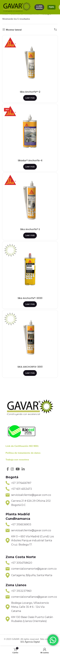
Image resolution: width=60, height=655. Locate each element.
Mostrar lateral (14, 29)
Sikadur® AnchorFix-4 (30, 160)
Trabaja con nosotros (17, 459)
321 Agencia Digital (30, 641)
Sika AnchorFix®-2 (30, 91)
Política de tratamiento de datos (23, 453)
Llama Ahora (39, 7)
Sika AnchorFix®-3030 (30, 298)
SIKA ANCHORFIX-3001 (30, 366)
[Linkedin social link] (23, 469)
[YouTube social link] (18, 469)
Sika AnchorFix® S (30, 229)
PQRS (51, 7)
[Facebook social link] (8, 469)
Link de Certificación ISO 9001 (22, 446)
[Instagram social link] (12, 469)
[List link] (30, 483)
